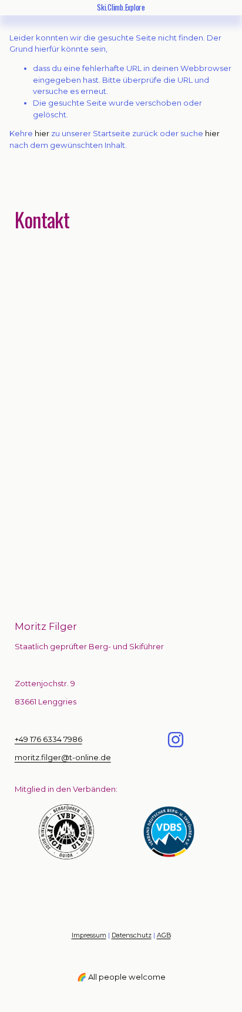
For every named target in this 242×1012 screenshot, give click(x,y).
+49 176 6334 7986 (48, 739)
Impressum (89, 935)
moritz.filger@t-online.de (63, 757)
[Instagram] (175, 739)
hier (42, 133)
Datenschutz (132, 935)
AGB (164, 935)
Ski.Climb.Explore (121, 7)
